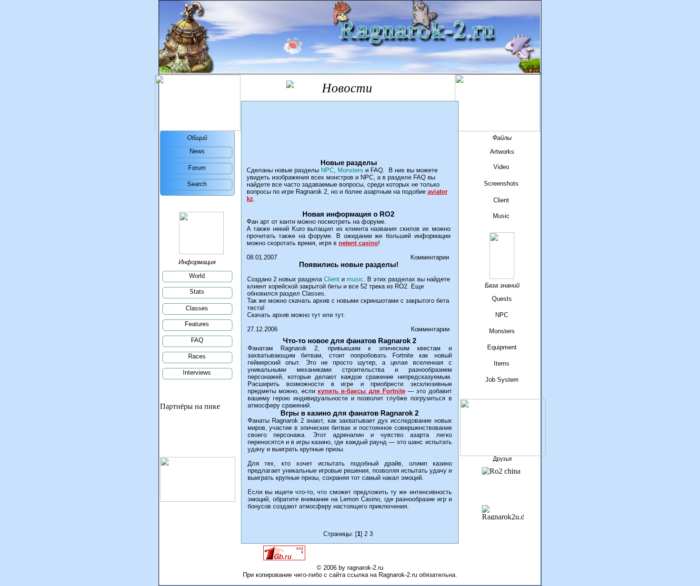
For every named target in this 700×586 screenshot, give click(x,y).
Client (501, 200)
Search (197, 184)
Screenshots (501, 183)
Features (197, 324)
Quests (502, 298)
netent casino (358, 243)
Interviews (197, 372)
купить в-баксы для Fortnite (361, 391)
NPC (501, 314)
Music (501, 215)
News (197, 151)
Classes (197, 308)
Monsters (502, 331)
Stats (197, 291)
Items (502, 363)
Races (197, 356)
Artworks (502, 151)
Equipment (502, 347)
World (197, 275)
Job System (502, 379)
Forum (197, 167)
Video (501, 166)
